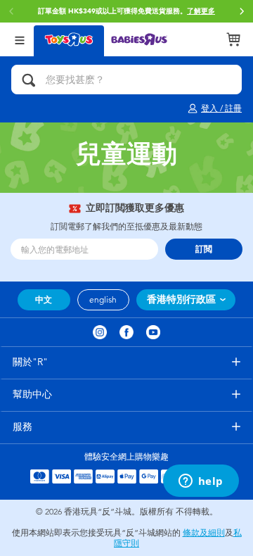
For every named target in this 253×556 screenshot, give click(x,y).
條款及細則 (204, 533)
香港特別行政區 (181, 299)
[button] (241, 11)
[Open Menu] (19, 39)
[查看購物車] (233, 39)
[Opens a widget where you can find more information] (200, 482)
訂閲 (203, 249)
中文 (43, 300)
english (103, 300)
